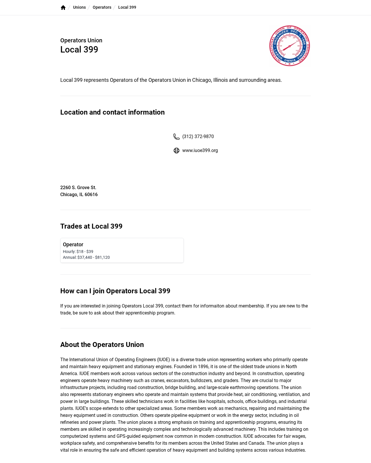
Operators (102, 7)
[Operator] (122, 250)
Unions (79, 7)
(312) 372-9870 (198, 136)
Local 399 (127, 7)
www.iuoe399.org (200, 150)
